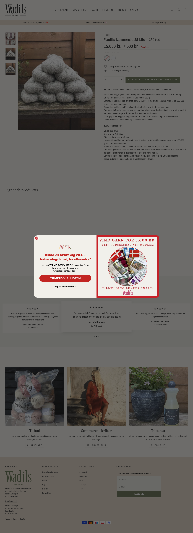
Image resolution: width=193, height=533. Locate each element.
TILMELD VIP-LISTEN (65, 278)
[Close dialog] (36, 238)
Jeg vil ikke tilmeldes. (65, 286)
